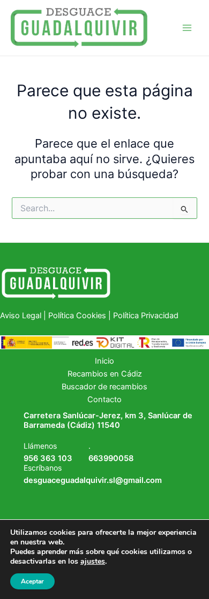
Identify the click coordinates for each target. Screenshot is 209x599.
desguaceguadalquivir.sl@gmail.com (93, 480)
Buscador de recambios (104, 386)
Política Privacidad (145, 315)
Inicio (104, 361)
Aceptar (32, 581)
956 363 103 (48, 458)
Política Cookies (77, 315)
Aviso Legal (21, 315)
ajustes (92, 561)
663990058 (110, 458)
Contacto (104, 399)
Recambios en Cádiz (105, 374)
